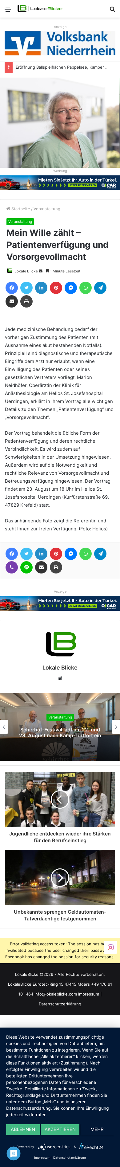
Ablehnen (23, 1129)
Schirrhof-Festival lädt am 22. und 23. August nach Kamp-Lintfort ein (60, 732)
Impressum (88, 994)
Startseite (20, 208)
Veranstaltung (47, 208)
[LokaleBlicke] (40, 8)
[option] (60, 727)
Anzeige (60, 27)
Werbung (60, 171)
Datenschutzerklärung (60, 1003)
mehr (97, 1129)
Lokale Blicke (26, 271)
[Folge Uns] (110, 947)
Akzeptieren (60, 1129)
